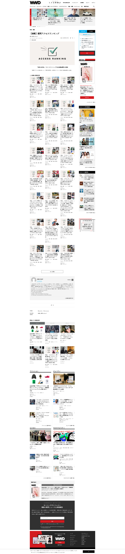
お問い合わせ (84, 541)
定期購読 (82, 2)
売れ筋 (60, 418)
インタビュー (62, 361)
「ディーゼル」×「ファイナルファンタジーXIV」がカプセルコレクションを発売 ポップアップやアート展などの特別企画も (51, 337)
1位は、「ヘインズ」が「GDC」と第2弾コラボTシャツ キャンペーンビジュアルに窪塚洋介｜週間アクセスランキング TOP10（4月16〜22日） (36, 230)
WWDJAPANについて (85, 533)
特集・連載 (70, 6)
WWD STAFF (32, 96)
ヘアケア (63, 418)
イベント (31, 361)
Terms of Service (45, 527)
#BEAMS (37, 422)
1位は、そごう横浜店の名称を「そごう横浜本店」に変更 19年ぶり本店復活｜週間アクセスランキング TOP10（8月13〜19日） (51, 88)
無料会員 (83, 31)
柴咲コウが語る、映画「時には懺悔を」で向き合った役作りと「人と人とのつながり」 (70, 20)
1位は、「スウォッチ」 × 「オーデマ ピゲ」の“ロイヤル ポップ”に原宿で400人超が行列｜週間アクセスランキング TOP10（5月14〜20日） (66, 181)
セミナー (87, 2)
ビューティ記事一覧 (70, 425)
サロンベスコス (68, 418)
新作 (61, 340)
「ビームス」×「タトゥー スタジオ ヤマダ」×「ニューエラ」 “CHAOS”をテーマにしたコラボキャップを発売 (66, 336)
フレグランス (69, 405)
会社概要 (83, 540)
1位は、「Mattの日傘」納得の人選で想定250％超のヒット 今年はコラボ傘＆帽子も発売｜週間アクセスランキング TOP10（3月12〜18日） (66, 256)
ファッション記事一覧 (46, 425)
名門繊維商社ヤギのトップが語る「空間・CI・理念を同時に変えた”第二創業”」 (86, 148)
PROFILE (69, 279)
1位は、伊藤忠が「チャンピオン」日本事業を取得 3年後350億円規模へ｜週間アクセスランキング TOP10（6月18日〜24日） (36, 158)
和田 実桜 (61, 407)
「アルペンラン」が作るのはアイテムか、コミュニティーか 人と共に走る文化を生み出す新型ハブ (86, 134)
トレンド (50, 92)
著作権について (84, 538)
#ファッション (46, 310)
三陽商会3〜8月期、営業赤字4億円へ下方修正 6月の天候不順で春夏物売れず (42, 456)
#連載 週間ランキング (42, 313)
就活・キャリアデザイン (53, 6)
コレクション (77, 6)
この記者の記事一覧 (69, 298)
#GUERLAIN (61, 409)
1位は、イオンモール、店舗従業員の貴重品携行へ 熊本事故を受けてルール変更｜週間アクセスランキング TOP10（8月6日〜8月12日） (66, 88)
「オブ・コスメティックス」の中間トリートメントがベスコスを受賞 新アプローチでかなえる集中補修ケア (89, 192)
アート (47, 405)
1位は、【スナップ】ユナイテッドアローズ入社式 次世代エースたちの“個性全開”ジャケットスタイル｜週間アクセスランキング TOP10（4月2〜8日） (66, 230)
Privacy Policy (61, 526)
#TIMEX (31, 396)
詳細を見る (87, 97)
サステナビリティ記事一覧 (69, 478)
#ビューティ (40, 310)
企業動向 (31, 446)
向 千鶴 (54, 450)
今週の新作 (31, 392)
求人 (82, 6)
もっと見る (52, 271)
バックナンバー (75, 2)
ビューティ (39, 6)
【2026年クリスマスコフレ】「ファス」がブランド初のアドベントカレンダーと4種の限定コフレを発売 (63, 387)
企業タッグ (64, 340)
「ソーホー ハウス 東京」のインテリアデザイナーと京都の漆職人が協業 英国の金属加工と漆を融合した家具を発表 (36, 357)
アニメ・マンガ (36, 392)
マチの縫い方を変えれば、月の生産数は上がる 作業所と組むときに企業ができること (63, 444)
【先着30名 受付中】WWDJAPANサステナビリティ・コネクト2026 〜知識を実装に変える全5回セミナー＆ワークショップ (54, 21)
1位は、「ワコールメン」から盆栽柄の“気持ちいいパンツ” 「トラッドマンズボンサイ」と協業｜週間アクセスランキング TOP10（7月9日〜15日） (36, 134)
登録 (87, 53)
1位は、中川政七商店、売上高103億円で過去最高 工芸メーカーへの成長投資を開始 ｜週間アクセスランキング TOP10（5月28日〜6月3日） (36, 181)
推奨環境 (83, 537)
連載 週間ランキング (34, 36)
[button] (94, 6)
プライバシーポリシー (52, 523)
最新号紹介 (86, 6)
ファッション (33, 6)
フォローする (39, 281)
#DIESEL (37, 409)
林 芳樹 (31, 447)
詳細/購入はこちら (45, 498)
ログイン (93, 2)
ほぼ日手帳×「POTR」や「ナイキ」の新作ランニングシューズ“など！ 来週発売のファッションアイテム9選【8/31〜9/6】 (36, 337)
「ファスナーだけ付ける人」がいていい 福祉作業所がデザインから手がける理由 (66, 456)
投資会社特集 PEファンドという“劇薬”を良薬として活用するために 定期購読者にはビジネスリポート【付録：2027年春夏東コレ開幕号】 (87, 90)
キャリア (72, 544)
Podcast (61, 447)
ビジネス (45, 6)
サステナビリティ (63, 6)
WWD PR (89, 167)
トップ (71, 533)
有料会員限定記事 (66, 2)
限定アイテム (62, 391)
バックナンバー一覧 (90, 102)
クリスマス (57, 391)
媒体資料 (83, 544)
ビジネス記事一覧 (47, 478)
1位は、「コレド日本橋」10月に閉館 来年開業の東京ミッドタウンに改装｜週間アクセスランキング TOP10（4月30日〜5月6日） (51, 203)
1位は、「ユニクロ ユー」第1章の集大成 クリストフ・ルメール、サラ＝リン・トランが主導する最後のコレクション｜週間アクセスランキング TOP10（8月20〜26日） (51, 358)
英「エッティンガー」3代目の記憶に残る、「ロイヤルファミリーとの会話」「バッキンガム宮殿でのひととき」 (66, 357)
